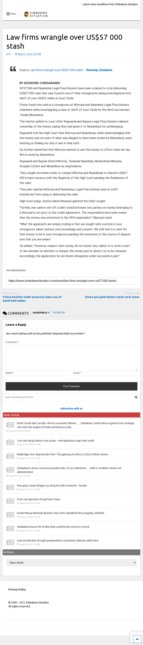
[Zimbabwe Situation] (35, 17)
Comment (12, 342)
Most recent (11, 415)
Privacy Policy (17, 589)
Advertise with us (71, 408)
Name (10, 372)
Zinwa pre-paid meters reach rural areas (112, 296)
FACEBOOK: (59, 312)
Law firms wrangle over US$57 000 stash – (71, 70)
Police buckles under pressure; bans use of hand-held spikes (32, 298)
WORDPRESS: (41, 312)
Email (78, 372)
